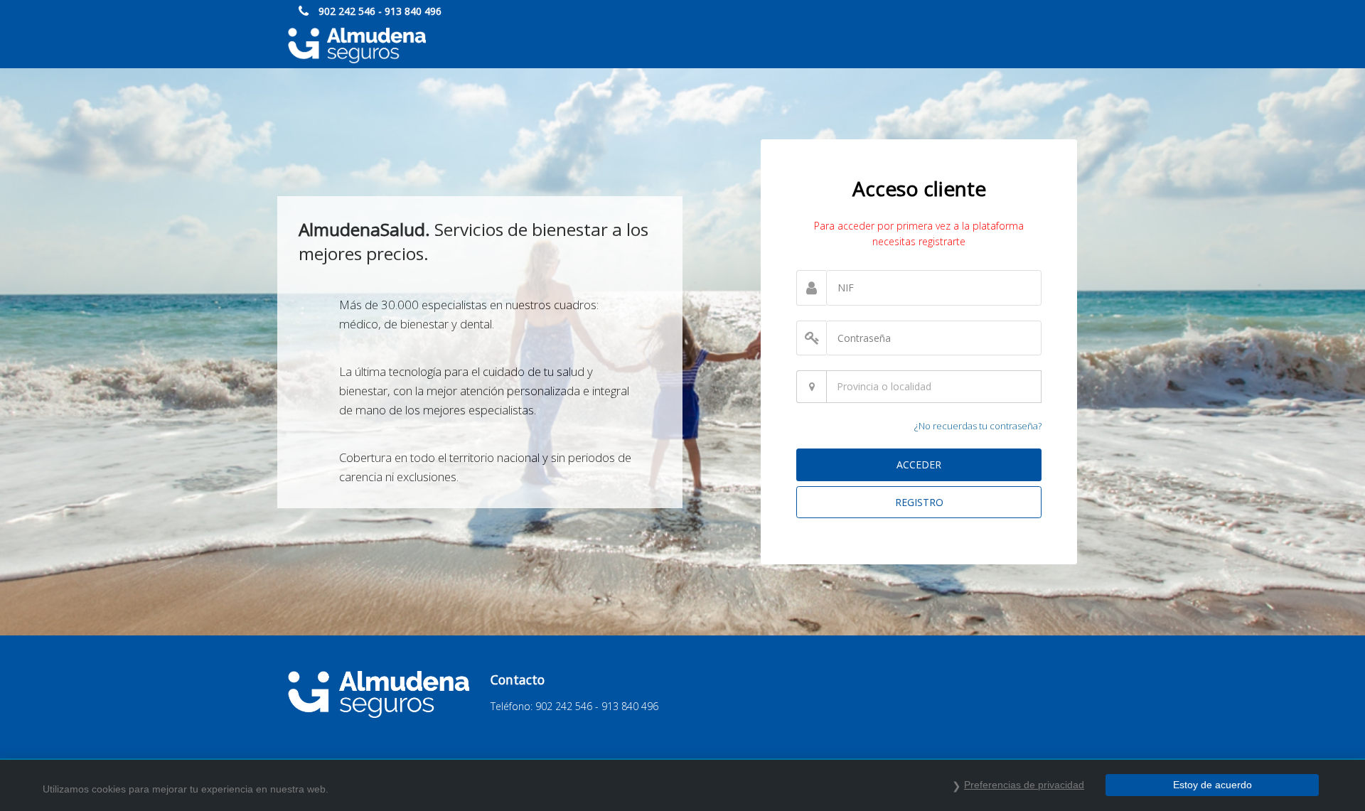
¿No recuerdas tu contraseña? (978, 425)
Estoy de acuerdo (1212, 784)
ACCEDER (918, 464)
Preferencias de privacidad (1024, 784)
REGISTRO (919, 502)
